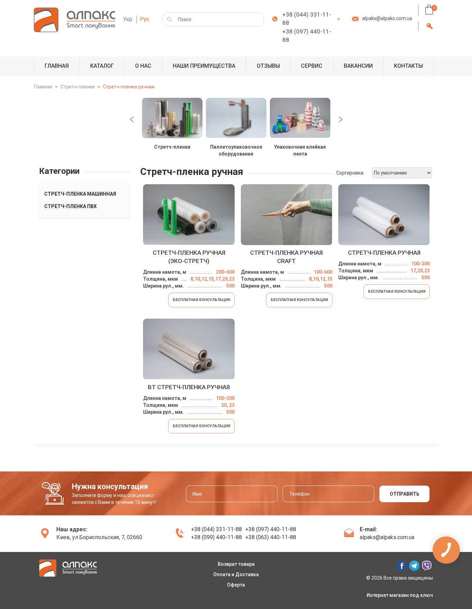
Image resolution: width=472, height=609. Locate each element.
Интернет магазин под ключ (400, 595)
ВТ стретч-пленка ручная (189, 387)
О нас (143, 66)
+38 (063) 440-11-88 (270, 537)
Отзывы (268, 66)
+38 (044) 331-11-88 (306, 18)
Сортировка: (350, 173)
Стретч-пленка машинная (80, 194)
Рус (144, 19)
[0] (429, 10)
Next (340, 119)
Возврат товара (236, 564)
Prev (132, 119)
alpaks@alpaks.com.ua (387, 18)
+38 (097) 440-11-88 (306, 35)
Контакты (408, 66)
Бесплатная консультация (201, 300)
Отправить (404, 494)
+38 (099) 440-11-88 (216, 537)
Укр (127, 19)
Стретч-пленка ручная (384, 252)
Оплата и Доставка (236, 574)
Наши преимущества (204, 66)
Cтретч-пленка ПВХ (70, 206)
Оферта (236, 585)
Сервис (311, 66)
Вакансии (358, 66)
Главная (57, 66)
